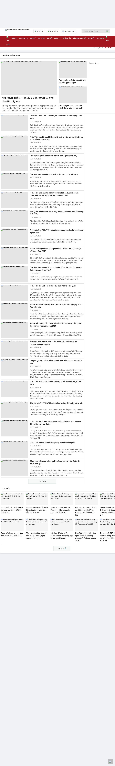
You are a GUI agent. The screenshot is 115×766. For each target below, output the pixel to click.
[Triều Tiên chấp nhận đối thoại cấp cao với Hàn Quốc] (14, 449)
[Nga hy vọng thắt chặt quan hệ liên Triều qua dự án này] (14, 163)
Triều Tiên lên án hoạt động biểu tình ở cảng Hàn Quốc (53, 286)
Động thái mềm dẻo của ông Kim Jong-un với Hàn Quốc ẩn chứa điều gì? (55, 462)
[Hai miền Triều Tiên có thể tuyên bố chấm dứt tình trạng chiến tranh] (14, 123)
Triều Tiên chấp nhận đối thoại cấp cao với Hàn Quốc (52, 443)
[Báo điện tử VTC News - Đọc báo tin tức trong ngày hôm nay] (17, 32)
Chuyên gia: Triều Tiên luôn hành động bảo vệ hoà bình (70, 107)
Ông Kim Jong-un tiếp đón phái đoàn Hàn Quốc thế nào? (54, 174)
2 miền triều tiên (10, 55)
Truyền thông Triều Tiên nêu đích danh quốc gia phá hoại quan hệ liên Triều (56, 231)
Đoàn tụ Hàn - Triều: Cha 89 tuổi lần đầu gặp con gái (72, 81)
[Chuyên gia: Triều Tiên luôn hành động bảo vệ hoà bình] (73, 95)
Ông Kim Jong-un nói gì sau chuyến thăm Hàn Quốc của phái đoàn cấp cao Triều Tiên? (56, 268)
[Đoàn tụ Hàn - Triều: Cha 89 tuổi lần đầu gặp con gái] (73, 69)
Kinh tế (33, 38)
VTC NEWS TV (23, 38)
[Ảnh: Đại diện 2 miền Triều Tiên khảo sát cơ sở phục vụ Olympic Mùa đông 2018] (14, 349)
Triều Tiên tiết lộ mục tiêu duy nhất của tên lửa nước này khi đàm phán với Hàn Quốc (55, 423)
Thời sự (14, 38)
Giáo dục (57, 38)
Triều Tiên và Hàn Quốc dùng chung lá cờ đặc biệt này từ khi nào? (55, 383)
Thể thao (41, 38)
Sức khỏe (91, 38)
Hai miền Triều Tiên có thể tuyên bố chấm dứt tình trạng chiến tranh (56, 117)
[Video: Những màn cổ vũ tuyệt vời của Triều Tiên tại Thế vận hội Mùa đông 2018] (14, 255)
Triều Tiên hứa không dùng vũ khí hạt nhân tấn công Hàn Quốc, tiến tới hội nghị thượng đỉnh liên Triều (54, 194)
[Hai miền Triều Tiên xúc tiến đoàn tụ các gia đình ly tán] (29, 78)
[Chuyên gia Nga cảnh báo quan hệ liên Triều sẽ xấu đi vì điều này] (14, 367)
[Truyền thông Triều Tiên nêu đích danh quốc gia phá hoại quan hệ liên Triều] (14, 237)
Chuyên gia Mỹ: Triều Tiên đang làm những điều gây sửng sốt (56, 403)
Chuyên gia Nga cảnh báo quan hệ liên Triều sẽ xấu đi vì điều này (56, 362)
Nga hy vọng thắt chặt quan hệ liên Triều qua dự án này (53, 156)
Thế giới (49, 38)
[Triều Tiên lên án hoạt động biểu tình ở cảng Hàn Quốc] (14, 293)
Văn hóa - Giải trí (79, 38)
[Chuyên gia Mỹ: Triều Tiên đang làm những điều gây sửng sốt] (14, 410)
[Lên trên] (110, 761)
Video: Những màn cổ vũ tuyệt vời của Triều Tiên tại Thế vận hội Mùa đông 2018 (55, 250)
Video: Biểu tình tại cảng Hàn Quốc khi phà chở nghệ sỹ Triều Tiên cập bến (56, 306)
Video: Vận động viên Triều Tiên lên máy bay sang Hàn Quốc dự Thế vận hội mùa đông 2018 (55, 324)
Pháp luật (67, 38)
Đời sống (100, 38)
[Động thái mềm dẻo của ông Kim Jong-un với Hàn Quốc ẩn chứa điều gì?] (14, 468)
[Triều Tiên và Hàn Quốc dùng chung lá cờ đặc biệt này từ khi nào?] (14, 389)
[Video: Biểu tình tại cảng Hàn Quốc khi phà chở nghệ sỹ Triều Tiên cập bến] (14, 311)
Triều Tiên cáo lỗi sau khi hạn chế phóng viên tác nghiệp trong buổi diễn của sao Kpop (56, 138)
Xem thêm (42, 481)
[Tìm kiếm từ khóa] (108, 31)
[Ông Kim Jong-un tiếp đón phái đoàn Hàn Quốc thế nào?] (14, 181)
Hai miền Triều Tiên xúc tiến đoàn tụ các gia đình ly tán (27, 99)
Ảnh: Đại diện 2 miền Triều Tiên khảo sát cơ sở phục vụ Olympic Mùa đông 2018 (53, 343)
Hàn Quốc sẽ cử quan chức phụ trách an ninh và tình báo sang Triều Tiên (56, 213)
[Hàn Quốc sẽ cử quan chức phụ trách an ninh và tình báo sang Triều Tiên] (14, 218)
